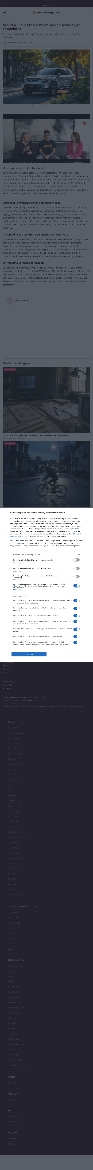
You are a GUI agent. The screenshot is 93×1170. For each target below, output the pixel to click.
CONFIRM (29, 654)
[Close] (88, 513)
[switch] (76, 560)
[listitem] (46, 554)
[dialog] (46, 585)
